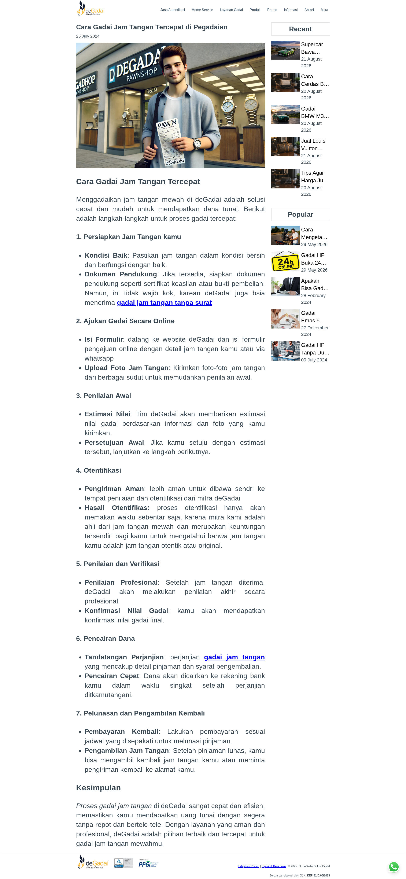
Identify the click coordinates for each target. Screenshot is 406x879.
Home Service (202, 10)
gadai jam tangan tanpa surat (164, 302)
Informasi (291, 10)
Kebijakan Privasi (248, 866)
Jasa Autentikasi (172, 10)
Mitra (324, 10)
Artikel (309, 10)
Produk (255, 10)
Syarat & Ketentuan (274, 866)
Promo (272, 10)
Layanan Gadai (231, 10)
